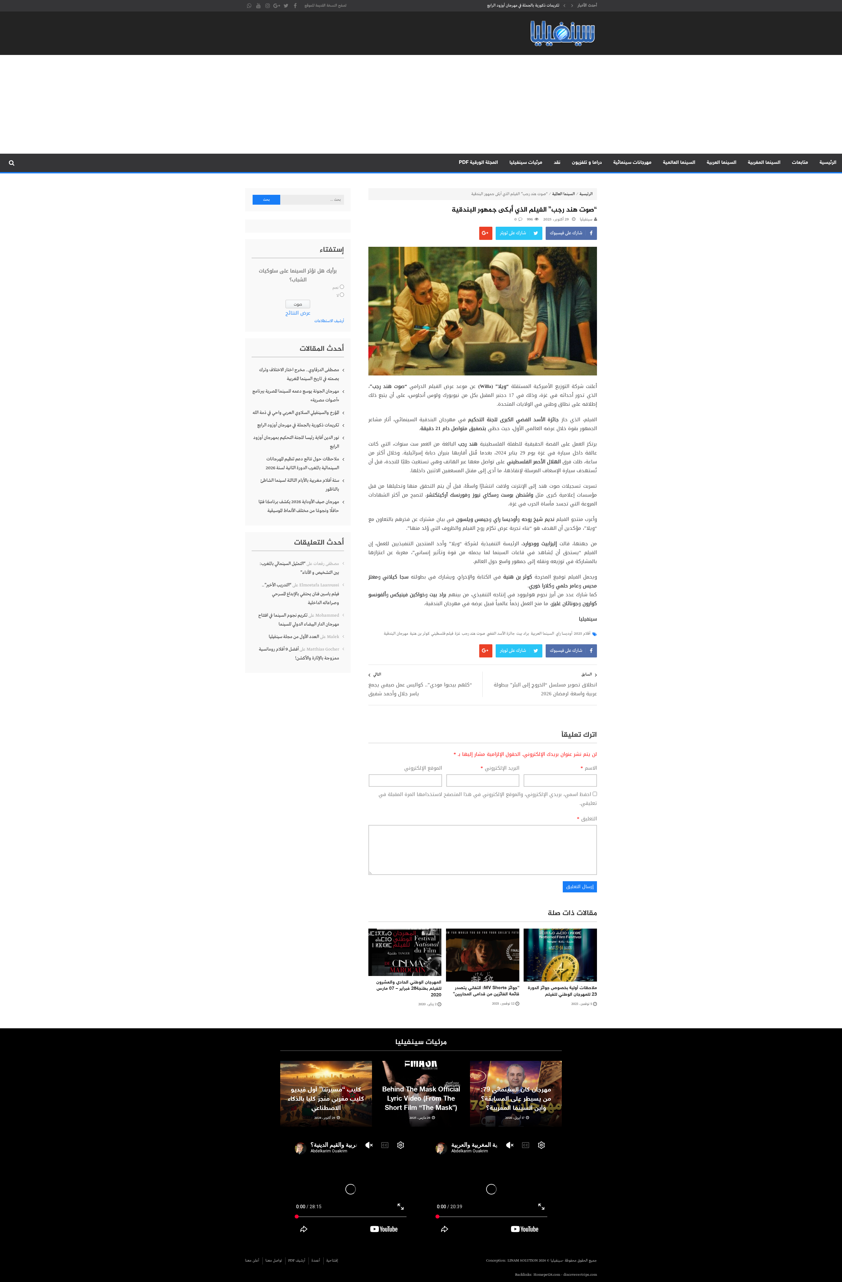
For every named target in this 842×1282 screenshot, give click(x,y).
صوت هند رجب (473, 634)
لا (337, 295)
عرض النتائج (297, 313)
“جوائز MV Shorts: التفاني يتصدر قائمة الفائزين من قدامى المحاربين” (486, 991)
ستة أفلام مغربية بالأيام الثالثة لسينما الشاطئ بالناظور (299, 484)
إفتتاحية (332, 1260)
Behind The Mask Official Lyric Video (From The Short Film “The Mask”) (421, 1099)
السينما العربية (721, 163)
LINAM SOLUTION (523, 1260)
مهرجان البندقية (396, 634)
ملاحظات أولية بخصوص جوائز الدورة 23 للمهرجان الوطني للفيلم (562, 991)
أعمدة (315, 1260)
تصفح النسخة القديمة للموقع (325, 5)
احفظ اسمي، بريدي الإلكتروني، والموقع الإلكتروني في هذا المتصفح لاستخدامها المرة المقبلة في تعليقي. (488, 799)
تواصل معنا (273, 1260)
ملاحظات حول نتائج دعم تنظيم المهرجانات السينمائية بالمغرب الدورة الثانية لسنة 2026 (302, 463)
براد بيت (522, 634)
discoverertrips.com (580, 1274)
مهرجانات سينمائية (632, 163)
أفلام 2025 (582, 634)
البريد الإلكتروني (500, 768)
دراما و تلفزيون (587, 163)
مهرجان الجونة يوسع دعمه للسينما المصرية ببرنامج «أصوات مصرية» (295, 395)
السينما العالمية (679, 163)
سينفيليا (586, 219)
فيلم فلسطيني (442, 634)
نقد (557, 163)
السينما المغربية (764, 163)
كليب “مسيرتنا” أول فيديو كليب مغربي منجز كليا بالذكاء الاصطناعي (326, 1099)
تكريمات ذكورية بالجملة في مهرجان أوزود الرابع (298, 425)
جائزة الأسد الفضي (501, 634)
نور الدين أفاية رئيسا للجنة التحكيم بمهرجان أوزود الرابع (516, 5)
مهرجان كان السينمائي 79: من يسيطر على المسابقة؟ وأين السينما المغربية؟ (516, 1099)
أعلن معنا (252, 1260)
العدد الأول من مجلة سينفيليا (294, 637)
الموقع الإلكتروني (423, 768)
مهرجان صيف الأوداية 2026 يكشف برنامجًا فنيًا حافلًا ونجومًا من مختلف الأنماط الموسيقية (299, 506)
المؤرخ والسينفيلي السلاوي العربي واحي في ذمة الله (296, 413)
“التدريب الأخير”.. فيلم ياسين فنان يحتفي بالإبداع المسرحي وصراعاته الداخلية (300, 594)
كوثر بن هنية (420, 634)
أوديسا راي (564, 634)
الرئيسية (828, 163)
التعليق (587, 818)
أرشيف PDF (296, 1260)
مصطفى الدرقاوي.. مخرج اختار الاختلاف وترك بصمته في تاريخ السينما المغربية (299, 374)
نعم (336, 288)
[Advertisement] (421, 104)
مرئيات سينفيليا (525, 163)
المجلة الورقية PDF (478, 163)
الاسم (589, 768)
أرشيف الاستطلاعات (329, 321)
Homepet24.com (546, 1274)
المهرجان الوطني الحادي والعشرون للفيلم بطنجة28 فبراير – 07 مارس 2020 (408, 989)
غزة (457, 634)
